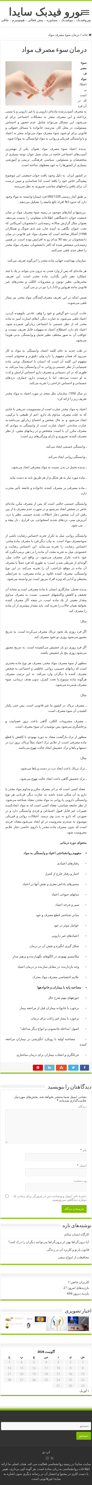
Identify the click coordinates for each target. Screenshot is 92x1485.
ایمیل (82, 1165)
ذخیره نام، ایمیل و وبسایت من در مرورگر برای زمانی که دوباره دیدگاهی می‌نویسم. (50, 1198)
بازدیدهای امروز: (78, 1288)
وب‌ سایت (80, 1181)
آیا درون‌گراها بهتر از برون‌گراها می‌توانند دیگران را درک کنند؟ (48, 1242)
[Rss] (52, 1458)
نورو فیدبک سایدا (46, 12)
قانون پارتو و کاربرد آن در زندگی (68, 1249)
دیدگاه (82, 1107)
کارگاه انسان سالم (76, 1234)
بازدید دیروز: (80, 1293)
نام (83, 1150)
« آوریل (84, 1390)
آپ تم (46, 1452)
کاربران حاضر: (79, 1282)
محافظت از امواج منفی (73, 1257)
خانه (85, 35)
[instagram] (47, 1458)
